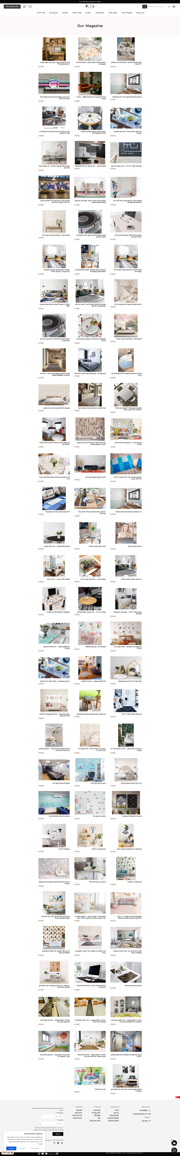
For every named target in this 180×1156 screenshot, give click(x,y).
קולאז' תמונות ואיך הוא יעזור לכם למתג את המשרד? (126, 1090)
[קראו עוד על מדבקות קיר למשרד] (126, 868)
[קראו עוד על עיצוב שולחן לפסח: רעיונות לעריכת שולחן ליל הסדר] (126, 49)
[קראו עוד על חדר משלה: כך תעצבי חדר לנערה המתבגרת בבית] (90, 937)
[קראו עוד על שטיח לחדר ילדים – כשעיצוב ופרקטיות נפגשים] (126, 598)
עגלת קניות (96, 1110)
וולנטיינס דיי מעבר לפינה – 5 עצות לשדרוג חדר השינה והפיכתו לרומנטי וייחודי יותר (90, 917)
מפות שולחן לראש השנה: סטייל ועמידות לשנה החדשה (91, 236)
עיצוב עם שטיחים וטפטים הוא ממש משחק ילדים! (126, 1056)
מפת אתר (79, 1110)
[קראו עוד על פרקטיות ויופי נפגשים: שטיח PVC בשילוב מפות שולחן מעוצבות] (90, 256)
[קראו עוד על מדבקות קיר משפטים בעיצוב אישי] (126, 835)
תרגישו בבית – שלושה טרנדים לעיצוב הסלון (128, 443)
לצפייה (113, 66)
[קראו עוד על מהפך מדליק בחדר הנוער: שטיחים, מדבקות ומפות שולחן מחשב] (90, 187)
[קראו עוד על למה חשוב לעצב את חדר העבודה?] (54, 498)
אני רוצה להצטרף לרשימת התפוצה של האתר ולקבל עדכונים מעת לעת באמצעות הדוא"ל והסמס (48, 1129)
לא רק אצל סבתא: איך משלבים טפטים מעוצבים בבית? (56, 952)
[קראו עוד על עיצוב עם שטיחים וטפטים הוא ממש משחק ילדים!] (126, 1041)
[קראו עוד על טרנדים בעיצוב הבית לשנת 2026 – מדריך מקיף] (90, 83)
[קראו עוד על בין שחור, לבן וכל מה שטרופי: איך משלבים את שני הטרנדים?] (54, 972)
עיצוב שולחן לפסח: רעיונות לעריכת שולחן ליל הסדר (126, 63)
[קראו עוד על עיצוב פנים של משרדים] (54, 770)
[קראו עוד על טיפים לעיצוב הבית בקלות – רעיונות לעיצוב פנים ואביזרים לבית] (54, 735)
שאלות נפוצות (114, 1115)
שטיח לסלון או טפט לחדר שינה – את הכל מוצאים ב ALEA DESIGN (55, 374)
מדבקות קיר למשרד (134, 882)
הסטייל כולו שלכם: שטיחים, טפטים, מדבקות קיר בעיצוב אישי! (57, 271)
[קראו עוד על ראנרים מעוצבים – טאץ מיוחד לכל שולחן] (54, 668)
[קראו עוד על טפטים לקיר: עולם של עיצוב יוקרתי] (126, 325)
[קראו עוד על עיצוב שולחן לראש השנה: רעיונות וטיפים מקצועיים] (90, 49)
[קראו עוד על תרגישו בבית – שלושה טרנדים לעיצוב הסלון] (126, 429)
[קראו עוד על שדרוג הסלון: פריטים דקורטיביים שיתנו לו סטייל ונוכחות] (54, 118)
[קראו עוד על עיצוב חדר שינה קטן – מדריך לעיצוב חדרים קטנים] (126, 735)
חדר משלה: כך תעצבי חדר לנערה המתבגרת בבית (90, 952)
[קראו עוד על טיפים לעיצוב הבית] (126, 533)
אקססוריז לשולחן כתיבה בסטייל (58, 612)
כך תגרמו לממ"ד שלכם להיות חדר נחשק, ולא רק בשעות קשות (91, 443)
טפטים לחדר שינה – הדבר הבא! (58, 579)
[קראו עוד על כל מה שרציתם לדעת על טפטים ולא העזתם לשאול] (54, 868)
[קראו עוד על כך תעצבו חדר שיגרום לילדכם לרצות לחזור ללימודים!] (54, 429)
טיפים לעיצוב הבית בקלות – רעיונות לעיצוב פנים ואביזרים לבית (54, 749)
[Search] (144, 6)
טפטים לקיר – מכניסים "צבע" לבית (93, 579)
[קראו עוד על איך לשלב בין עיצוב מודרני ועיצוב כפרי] (90, 394)
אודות (117, 1110)
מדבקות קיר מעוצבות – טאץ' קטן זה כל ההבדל (128, 647)
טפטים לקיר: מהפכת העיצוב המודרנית (56, 235)
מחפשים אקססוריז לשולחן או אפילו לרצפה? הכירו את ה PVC (128, 409)
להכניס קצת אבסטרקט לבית (96, 477)
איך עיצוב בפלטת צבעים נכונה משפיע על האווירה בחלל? (55, 98)
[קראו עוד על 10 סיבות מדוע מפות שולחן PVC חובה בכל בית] (54, 464)
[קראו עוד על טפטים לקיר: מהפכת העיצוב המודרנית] (54, 222)
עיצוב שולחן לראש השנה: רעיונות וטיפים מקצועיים (91, 63)
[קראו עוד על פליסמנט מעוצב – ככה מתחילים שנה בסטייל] (54, 633)
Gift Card (97, 1115)
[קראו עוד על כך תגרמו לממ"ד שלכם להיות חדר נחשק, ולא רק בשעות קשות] (90, 429)
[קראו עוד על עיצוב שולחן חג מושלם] (126, 972)
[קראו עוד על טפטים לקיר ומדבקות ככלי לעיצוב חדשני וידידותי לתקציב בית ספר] (54, 187)
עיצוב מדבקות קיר (99, 816)
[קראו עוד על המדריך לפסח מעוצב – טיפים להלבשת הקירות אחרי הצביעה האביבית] (90, 1041)
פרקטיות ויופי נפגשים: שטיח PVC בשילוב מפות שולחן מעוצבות (90, 271)
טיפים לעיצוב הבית (135, 546)
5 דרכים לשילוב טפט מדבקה (131, 783)
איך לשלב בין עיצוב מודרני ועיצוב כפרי (92, 408)
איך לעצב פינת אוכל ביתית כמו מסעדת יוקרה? (128, 132)
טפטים (65, 12)
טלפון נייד (60, 1120)
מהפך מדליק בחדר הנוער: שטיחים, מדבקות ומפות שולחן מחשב (90, 201)
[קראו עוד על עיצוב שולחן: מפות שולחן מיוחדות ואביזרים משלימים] (90, 118)
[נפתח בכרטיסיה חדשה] (24, 6)
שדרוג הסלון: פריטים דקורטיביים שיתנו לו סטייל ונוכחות (54, 132)
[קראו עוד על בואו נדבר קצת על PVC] (90, 868)
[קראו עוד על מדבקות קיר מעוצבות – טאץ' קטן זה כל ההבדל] (126, 633)
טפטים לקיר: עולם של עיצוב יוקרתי (129, 339)
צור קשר (116, 1113)
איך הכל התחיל (100, 1089)
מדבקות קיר (53, 12)
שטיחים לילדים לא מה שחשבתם (130, 681)
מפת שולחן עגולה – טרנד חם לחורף (57, 546)
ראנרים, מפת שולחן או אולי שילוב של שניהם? (92, 513)
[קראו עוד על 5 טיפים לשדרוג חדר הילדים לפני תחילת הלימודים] (90, 972)
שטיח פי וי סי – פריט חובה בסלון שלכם (91, 612)
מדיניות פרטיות (77, 1115)
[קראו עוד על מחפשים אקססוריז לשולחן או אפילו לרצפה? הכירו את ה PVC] (126, 394)
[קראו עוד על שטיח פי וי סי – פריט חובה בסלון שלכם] (90, 598)
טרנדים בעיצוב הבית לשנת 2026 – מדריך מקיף (91, 98)
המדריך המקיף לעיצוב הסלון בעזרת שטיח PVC (55, 305)
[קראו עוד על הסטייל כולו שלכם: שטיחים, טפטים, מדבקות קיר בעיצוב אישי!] (54, 256)
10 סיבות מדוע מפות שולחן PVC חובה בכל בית (54, 478)
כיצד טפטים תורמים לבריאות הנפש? (129, 512)
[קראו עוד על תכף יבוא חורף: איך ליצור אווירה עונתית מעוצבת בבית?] (126, 937)
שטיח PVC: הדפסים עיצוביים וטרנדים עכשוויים (128, 271)
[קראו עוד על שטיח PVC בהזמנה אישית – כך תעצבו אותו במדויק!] (54, 152)
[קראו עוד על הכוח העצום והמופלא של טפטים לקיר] (126, 291)
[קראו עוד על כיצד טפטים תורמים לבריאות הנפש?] (126, 498)
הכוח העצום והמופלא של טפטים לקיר (128, 304)
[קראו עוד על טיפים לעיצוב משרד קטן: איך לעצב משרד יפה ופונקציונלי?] (54, 49)
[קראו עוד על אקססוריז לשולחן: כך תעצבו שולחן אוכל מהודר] (90, 325)
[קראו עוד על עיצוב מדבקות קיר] (90, 802)
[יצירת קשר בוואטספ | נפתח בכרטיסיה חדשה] (174, 1150)
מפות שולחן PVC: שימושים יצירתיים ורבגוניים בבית (128, 236)
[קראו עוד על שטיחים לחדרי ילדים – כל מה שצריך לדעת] (126, 152)
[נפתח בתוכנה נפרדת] (30, 6)
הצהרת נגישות (77, 1118)
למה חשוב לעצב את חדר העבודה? (58, 512)
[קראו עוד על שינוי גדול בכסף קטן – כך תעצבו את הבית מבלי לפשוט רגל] (54, 1041)
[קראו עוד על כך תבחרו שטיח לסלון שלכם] (126, 566)
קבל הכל (11, 1148)
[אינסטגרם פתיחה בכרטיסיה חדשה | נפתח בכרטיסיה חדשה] (61, 1143)
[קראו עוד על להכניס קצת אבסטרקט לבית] (90, 464)
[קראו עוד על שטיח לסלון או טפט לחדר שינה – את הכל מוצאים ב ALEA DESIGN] (54, 360)
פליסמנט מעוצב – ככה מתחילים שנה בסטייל (56, 647)
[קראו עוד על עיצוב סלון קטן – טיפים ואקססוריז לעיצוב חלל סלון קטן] (54, 700)
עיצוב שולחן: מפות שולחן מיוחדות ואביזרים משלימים (93, 132)
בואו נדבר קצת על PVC (97, 882)
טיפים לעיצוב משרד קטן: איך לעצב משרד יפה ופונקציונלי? (55, 63)
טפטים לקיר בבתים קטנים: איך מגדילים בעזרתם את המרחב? (127, 201)
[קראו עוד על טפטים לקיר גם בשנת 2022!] (90, 633)
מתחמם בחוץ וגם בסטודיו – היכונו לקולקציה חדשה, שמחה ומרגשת (129, 917)
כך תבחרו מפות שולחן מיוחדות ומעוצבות (91, 714)
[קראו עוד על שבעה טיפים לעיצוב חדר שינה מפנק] (54, 394)
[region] (24, 1141)
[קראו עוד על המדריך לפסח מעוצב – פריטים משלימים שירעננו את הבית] (54, 1006)
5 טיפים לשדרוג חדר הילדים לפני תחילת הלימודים (91, 986)
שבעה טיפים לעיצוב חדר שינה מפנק (57, 408)
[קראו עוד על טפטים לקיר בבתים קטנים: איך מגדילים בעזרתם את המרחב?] (126, 187)
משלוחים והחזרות (113, 1118)
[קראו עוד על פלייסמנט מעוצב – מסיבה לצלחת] (90, 668)
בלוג (99, 1118)
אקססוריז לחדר (64, 849)
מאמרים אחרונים (113, 1120)
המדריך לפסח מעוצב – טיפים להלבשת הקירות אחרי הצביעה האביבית (92, 1056)
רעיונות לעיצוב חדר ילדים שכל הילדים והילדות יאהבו (128, 478)
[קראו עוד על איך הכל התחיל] (90, 1076)
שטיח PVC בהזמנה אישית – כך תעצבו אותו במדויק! (54, 167)
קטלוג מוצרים (96, 1113)
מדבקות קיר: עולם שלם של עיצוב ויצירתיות (90, 373)
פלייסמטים (100, 12)
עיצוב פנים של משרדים (61, 783)
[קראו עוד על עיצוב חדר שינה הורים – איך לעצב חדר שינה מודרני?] (90, 735)
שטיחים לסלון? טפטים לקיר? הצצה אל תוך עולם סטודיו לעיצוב (90, 305)
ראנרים (88, 12)
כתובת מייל (59, 1113)
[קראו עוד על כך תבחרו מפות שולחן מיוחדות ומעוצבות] (90, 700)
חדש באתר (140, 12)
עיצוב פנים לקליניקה (98, 783)
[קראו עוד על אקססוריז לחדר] (54, 835)
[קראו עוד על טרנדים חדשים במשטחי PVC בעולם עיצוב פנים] (126, 360)
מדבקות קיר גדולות (99, 849)
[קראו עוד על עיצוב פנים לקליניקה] (90, 770)
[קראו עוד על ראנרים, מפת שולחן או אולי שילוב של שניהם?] (90, 498)
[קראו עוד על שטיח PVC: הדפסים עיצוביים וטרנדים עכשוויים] (126, 256)
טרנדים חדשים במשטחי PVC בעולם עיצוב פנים (126, 374)
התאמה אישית (35, 1148)
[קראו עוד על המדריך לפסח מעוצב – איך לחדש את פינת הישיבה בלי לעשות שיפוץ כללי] (126, 1006)
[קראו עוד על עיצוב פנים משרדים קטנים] (126, 802)
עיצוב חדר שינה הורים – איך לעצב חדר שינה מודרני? (92, 749)
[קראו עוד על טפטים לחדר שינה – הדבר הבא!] (54, 566)
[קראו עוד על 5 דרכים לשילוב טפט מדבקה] (126, 770)
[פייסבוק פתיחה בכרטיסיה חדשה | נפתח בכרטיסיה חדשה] (57, 1143)
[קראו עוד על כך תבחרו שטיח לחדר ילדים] (126, 700)
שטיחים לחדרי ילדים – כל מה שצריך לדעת (126, 166)
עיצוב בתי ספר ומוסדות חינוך (59, 816)
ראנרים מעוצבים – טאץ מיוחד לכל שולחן (55, 681)
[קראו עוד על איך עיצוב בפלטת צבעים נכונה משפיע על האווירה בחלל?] (54, 83)
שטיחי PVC (77, 12)
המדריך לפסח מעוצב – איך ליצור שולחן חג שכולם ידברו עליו (90, 1021)
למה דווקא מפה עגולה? (97, 546)
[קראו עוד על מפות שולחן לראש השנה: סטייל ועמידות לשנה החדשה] (90, 222)
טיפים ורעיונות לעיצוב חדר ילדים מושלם (127, 97)
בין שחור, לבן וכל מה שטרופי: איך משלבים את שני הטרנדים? (54, 986)
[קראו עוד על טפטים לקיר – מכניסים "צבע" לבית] (90, 566)
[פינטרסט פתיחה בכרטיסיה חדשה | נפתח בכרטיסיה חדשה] (54, 1143)
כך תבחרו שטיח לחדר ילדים (132, 714)
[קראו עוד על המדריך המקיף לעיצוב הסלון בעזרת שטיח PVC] (54, 291)
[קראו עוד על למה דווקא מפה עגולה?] (90, 533)
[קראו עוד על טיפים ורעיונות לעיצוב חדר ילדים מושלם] (126, 83)
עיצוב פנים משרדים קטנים (132, 816)
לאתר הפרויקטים (95, 1120)
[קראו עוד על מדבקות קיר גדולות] (90, 835)
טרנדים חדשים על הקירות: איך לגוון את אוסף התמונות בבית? (56, 917)
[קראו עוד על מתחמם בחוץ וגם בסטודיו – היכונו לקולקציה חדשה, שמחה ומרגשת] (126, 903)
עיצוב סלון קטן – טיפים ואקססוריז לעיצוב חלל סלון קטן (54, 715)
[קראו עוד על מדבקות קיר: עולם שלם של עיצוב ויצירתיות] (90, 360)
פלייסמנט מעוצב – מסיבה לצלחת (94, 681)
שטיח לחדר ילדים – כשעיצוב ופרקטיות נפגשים (127, 613)
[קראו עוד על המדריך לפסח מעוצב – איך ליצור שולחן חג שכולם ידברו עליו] (90, 1006)
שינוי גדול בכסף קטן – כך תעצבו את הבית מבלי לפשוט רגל (55, 1056)
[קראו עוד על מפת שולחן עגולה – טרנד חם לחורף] (54, 533)
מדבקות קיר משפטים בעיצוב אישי (129, 849)
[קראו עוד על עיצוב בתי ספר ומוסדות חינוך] (54, 802)
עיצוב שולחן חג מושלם (133, 985)
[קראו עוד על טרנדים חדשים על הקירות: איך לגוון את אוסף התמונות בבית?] (54, 903)
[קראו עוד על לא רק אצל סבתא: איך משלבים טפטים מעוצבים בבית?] (54, 937)
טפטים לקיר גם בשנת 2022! (96, 646)
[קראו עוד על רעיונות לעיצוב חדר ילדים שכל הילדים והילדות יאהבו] (126, 464)
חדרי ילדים (41, 12)
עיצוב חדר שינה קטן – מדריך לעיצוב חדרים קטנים (126, 749)
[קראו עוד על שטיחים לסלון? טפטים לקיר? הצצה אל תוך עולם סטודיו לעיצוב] (90, 291)
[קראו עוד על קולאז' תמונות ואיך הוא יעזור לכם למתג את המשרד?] (126, 1076)
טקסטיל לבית (127, 12)
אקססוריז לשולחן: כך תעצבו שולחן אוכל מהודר (91, 340)
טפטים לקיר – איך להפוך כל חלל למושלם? (90, 166)
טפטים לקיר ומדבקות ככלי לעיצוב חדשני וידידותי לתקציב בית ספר (55, 201)
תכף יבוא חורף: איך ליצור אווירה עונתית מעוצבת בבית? (127, 952)
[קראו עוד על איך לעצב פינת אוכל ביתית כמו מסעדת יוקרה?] (126, 118)
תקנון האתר (78, 1113)
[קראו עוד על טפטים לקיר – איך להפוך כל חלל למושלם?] (90, 152)
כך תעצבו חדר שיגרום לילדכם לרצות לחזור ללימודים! (54, 443)
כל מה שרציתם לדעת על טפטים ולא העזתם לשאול (54, 883)
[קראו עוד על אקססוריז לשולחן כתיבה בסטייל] (54, 598)
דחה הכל (22, 1148)
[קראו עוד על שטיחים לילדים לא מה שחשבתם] (126, 668)
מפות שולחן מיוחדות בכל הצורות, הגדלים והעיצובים (55, 340)
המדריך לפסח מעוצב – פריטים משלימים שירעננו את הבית (55, 1021)
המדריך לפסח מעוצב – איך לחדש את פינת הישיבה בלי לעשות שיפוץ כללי (126, 1021)
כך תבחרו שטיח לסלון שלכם (131, 579)
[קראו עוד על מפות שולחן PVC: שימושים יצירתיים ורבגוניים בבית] (126, 222)
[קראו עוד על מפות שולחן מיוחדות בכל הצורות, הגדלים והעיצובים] (54, 325)
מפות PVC (113, 12)
